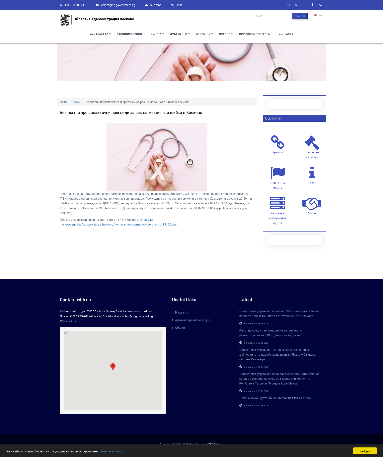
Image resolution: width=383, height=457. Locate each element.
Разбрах (365, 450)
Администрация (129, 33)
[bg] (320, 15)
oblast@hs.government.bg (118, 5)
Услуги (156, 33)
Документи (178, 33)
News (76, 102)
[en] (316, 15)
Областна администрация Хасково (103, 19)
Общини (180, 328)
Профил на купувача (254, 33)
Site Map (155, 5)
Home (64, 102)
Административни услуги (192, 320)
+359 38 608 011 (75, 5)
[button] (112, 367)
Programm (182, 312)
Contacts (286, 33)
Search (300, 16)
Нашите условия (111, 450)
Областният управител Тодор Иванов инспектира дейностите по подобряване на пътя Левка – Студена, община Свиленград (277, 354)
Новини (224, 33)
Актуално (203, 33)
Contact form (70, 321)
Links (179, 5)
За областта (99, 33)
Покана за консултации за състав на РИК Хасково (275, 398)
